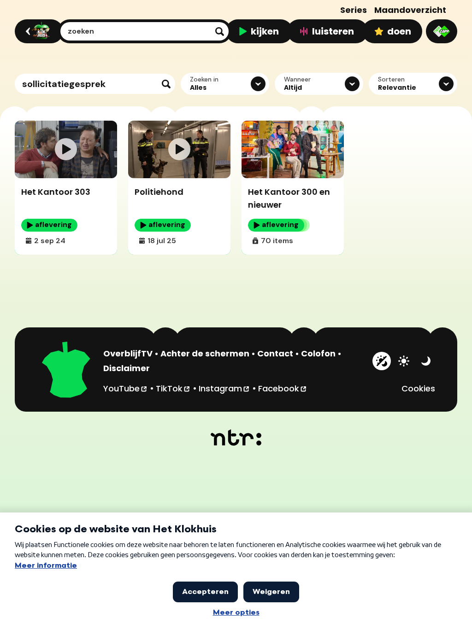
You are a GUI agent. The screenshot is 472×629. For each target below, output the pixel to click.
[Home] (37, 31)
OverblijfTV (128, 353)
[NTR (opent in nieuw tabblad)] (236, 437)
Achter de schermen (204, 353)
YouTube (125, 388)
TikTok (173, 388)
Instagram (224, 388)
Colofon (318, 353)
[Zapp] (441, 31)
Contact (275, 353)
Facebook (282, 388)
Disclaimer (126, 368)
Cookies (418, 388)
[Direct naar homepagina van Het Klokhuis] (66, 371)
